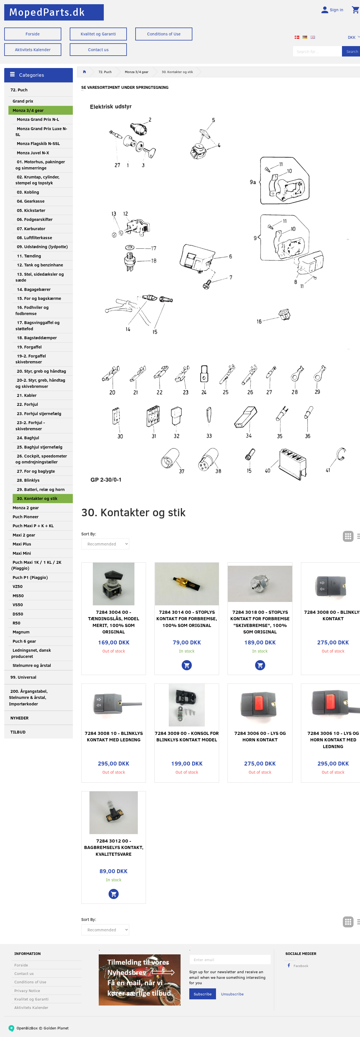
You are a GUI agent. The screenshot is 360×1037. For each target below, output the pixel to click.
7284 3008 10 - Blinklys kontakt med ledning (114, 736)
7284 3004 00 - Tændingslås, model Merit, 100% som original (113, 622)
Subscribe (203, 994)
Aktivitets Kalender (33, 49)
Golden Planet (56, 1028)
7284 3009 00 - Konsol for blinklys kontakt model (187, 736)
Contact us (98, 49)
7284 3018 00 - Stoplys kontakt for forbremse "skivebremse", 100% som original (260, 622)
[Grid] (348, 536)
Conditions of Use (164, 34)
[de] (305, 36)
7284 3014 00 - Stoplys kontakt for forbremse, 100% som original (186, 618)
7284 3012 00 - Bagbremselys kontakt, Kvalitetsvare (113, 847)
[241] (187, 665)
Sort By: (88, 533)
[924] (114, 894)
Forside (33, 34)
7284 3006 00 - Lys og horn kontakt (260, 736)
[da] (297, 36)
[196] (260, 665)
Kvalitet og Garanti (98, 34)
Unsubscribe (232, 994)
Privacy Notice (27, 990)
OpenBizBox (27, 1028)
